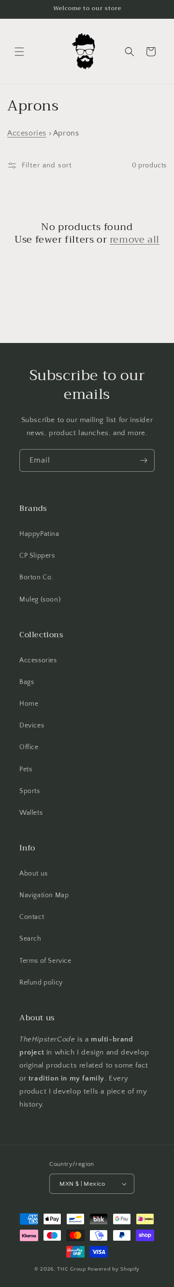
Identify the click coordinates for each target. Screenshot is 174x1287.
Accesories (26, 133)
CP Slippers (37, 556)
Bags (26, 682)
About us (33, 873)
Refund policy (41, 982)
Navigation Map (44, 895)
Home (28, 704)
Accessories (38, 660)
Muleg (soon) (39, 599)
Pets (25, 769)
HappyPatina (39, 534)
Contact (31, 917)
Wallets (31, 813)
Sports (29, 791)
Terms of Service (45, 961)
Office (29, 747)
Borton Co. (36, 577)
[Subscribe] (143, 460)
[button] (19, 51)
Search (30, 939)
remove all (135, 239)
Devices (31, 725)
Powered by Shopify (113, 1269)
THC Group (71, 1269)
